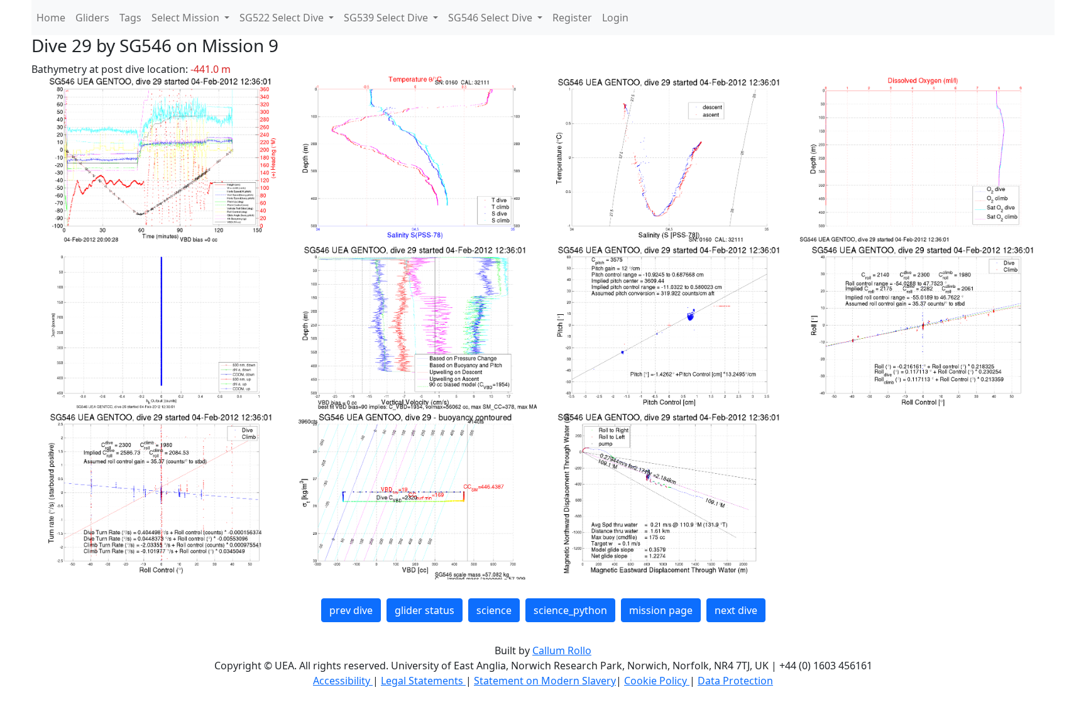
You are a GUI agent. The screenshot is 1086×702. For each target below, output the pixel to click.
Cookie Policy (656, 681)
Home (50, 18)
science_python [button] (570, 610)
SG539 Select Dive (387, 18)
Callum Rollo (561, 650)
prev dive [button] (351, 610)
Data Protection (735, 681)
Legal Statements (423, 681)
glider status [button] (424, 610)
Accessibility (343, 681)
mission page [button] (661, 610)
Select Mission (186, 18)
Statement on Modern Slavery (545, 681)
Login (615, 18)
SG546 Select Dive (491, 18)
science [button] (494, 610)
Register (572, 18)
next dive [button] (736, 610)
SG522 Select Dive (282, 18)
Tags (130, 18)
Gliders (92, 18)
